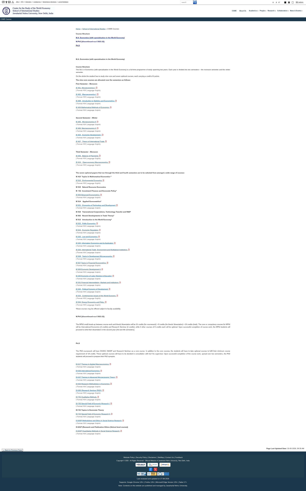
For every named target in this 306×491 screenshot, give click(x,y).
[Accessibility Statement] (6, 2)
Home (78, 29)
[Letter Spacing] (13, 2)
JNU (17, 2)
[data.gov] (164, 465)
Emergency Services (50, 2)
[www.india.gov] (141, 465)
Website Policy (128, 457)
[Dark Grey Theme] (289, 2)
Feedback (179, 457)
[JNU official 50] (155, 469)
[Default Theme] (293, 2)
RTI (22, 2)
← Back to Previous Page (12, 450)
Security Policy (141, 457)
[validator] (142, 474)
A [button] (279, 2)
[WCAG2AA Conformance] (152, 474)
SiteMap (161, 457)
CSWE (234, 11)
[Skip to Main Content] (3, 2)
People (263, 11)
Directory (28, 2)
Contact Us (37, 2)
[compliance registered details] (163, 474)
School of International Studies (93, 29)
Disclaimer (152, 457)
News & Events (296, 11)
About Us (242, 11)
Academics (253, 11)
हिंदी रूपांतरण (299, 2)
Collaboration (282, 11)
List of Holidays (63, 2)
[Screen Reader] (9, 2)
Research (272, 11)
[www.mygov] (153, 465)
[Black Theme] (285, 2)
